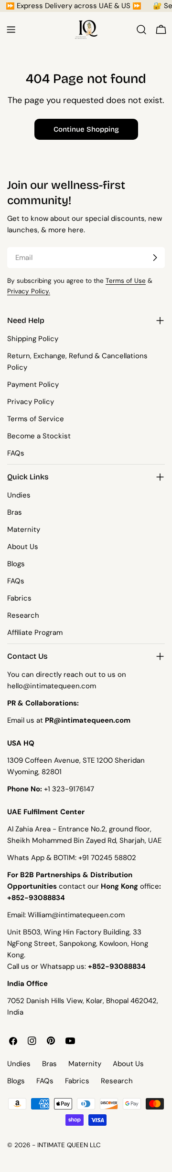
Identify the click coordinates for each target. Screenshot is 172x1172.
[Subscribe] (155, 258)
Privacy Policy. (28, 291)
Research (23, 615)
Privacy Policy (30, 401)
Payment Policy (33, 384)
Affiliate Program (35, 632)
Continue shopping (86, 129)
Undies (19, 495)
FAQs (15, 453)
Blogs (16, 564)
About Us (22, 546)
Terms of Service (35, 419)
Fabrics (19, 598)
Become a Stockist (39, 436)
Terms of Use (126, 281)
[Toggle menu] (11, 29)
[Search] (141, 29)
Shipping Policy (32, 338)
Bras (14, 512)
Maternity (23, 529)
